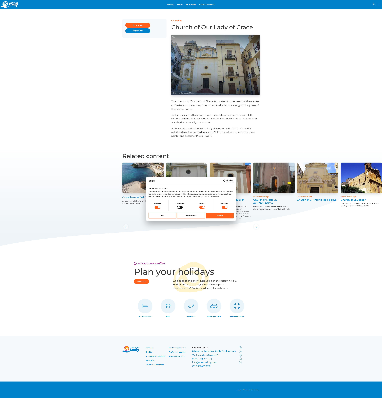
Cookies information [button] (177, 348)
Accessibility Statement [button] (155, 356)
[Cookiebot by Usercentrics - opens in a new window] (225, 181)
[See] (173, 37)
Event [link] (168, 316)
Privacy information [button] (177, 356)
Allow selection (191, 215)
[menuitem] (170, 4)
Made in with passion (248, 390)
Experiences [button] (191, 4)
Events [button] (180, 4)
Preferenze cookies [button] (177, 352)
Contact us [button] (141, 281)
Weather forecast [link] (237, 316)
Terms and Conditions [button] (155, 365)
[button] (378, 4)
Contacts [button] (149, 348)
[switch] (180, 207)
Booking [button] (170, 4)
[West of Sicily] (9, 4)
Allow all (220, 215)
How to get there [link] (214, 316)
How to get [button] (137, 25)
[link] (143, 178)
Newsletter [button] (150, 360)
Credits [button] (149, 352)
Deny (162, 215)
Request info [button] (138, 31)
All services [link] (191, 316)
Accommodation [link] (145, 316)
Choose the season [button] (207, 4)
